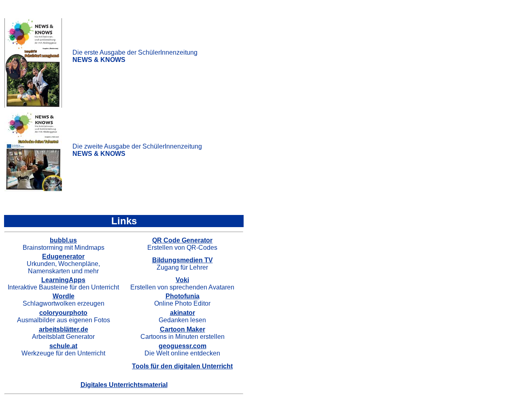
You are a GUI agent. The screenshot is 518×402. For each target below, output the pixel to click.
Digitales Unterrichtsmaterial (124, 384)
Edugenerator (63, 256)
